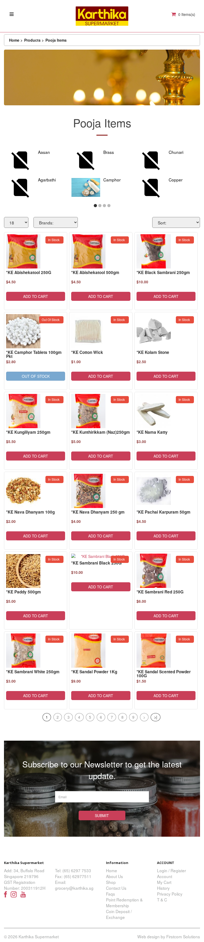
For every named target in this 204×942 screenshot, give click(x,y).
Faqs (110, 894)
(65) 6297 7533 (76, 870)
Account (164, 876)
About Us (114, 876)
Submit (102, 815)
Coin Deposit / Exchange (119, 914)
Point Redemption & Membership (124, 902)
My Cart (164, 882)
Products (32, 40)
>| (155, 717)
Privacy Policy (169, 894)
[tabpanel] (36, 174)
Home (14, 40)
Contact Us (116, 888)
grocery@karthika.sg (74, 888)
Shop (111, 882)
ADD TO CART (35, 296)
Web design (148, 936)
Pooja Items (56, 40)
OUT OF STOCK (36, 376)
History (163, 888)
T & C (162, 899)
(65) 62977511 (77, 876)
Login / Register (171, 870)
